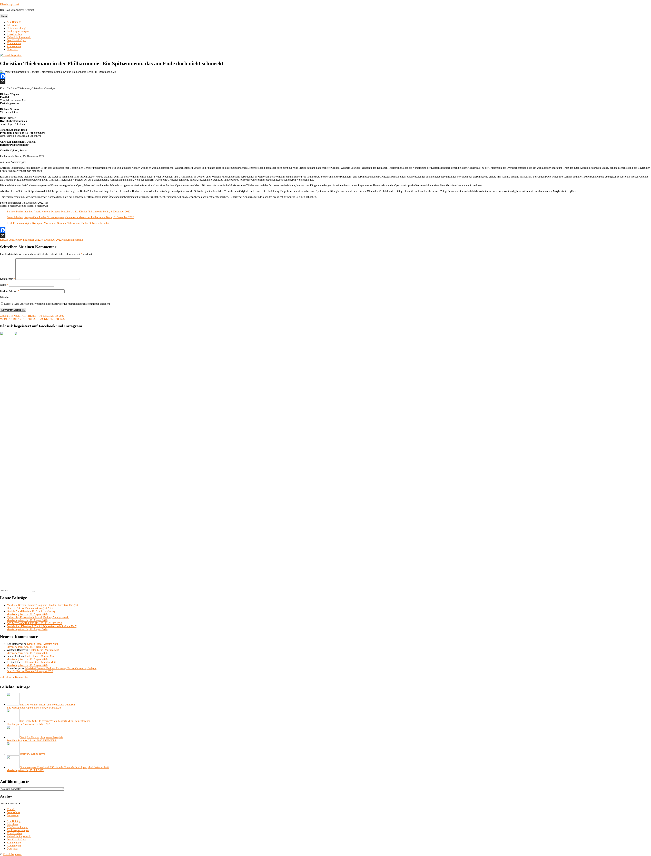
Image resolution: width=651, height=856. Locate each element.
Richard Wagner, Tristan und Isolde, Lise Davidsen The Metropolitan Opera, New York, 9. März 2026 (41, 706)
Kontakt (11, 809)
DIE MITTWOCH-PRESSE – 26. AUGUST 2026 (34, 623)
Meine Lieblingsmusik (19, 37)
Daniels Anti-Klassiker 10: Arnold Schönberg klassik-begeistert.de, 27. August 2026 (31, 613)
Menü (4, 16)
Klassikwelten (14, 34)
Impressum (12, 815)
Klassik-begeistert (9, 239)
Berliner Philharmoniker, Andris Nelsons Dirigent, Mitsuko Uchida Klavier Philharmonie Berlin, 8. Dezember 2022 (68, 211)
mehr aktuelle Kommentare (14, 677)
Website (4, 297)
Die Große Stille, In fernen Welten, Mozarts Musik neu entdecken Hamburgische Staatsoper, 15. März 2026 (48, 722)
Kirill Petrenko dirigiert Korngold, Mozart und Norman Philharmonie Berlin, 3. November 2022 (58, 223)
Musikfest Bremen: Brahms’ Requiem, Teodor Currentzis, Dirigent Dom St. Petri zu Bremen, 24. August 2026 (42, 606)
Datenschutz (13, 812)
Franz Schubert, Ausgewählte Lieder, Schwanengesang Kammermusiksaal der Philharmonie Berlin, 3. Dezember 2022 (70, 217)
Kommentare (14, 43)
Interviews (12, 25)
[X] (325, 81)
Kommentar (7, 278)
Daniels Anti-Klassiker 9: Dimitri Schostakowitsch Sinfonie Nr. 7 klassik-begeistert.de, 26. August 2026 (41, 628)
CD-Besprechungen (17, 28)
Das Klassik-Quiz (16, 40)
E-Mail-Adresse (9, 291)
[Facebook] (325, 76)
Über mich (12, 49)
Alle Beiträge (14, 22)
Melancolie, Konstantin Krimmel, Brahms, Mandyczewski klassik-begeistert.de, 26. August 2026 (38, 619)
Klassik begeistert (9, 4)
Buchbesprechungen (18, 31)
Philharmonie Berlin (72, 239)
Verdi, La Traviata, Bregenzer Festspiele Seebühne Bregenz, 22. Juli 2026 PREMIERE (35, 739)
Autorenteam (14, 46)
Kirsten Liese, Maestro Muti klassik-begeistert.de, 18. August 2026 (32, 645)
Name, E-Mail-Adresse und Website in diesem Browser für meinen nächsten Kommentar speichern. (57, 303)
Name (4, 284)
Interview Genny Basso (32, 753)
